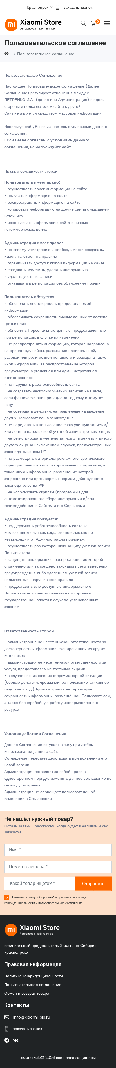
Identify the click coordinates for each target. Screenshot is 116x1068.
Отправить (93, 883)
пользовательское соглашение (60, 903)
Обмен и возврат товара (26, 993)
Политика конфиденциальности (33, 976)
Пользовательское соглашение (32, 984)
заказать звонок (78, 7)
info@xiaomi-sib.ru (31, 1017)
